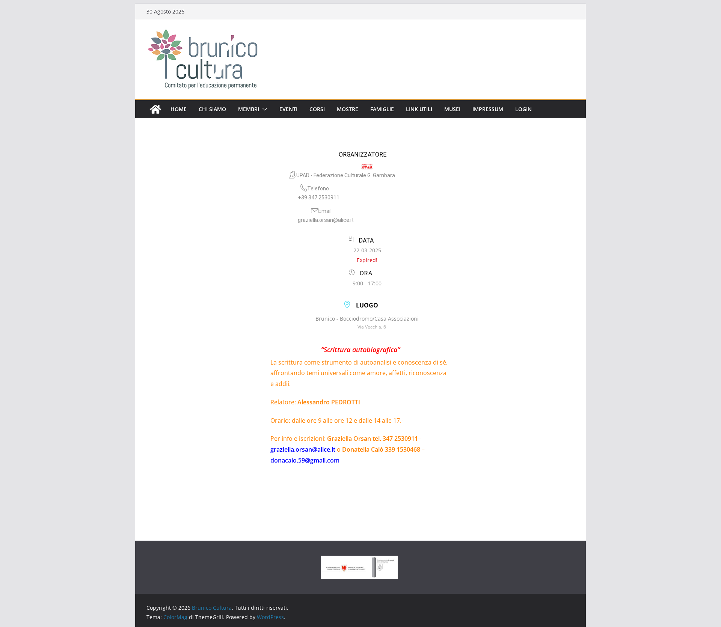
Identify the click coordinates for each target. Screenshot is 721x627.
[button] (263, 109)
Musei (452, 109)
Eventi (288, 109)
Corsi (317, 109)
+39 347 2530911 (318, 197)
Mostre (347, 109)
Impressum (487, 109)
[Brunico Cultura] (155, 109)
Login (523, 109)
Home (178, 109)
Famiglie (382, 109)
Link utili (419, 109)
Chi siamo (212, 109)
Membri (248, 109)
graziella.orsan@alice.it (326, 220)
